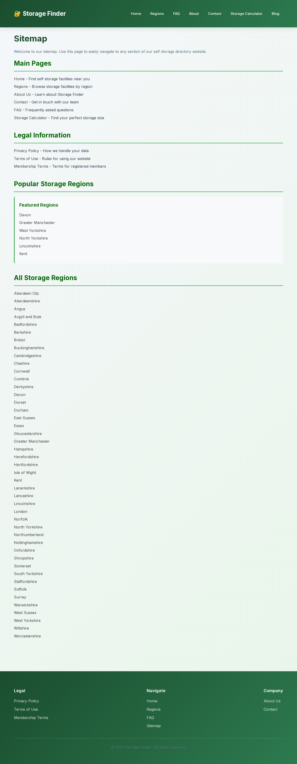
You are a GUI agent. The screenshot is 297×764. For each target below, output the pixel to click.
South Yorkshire (28, 573)
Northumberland (28, 534)
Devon (25, 215)
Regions (157, 13)
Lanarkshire (24, 488)
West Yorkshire (32, 230)
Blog (275, 13)
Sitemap (154, 725)
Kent (23, 253)
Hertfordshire (26, 464)
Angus (19, 309)
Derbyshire (23, 386)
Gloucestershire (28, 433)
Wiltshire (21, 628)
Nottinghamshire (28, 542)
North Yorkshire (33, 238)
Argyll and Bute (27, 316)
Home (136, 13)
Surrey (20, 597)
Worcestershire (27, 636)
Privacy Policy (26, 150)
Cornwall (22, 371)
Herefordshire (26, 456)
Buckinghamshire (29, 347)
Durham (21, 410)
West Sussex (25, 612)
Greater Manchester (37, 222)
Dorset (20, 402)
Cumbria (21, 379)
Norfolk (21, 519)
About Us (22, 94)
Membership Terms (31, 166)
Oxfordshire (24, 550)
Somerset (22, 566)
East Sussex (24, 418)
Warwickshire (26, 605)
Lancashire (23, 495)
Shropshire (24, 558)
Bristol (19, 340)
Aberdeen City (26, 293)
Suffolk (20, 589)
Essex (19, 425)
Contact (214, 13)
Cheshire (21, 363)
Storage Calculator (246, 13)
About (194, 13)
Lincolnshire (30, 246)
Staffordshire (25, 581)
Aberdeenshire (27, 301)
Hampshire (23, 449)
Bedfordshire (25, 324)
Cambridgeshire (27, 355)
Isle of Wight (25, 472)
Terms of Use (26, 158)
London (20, 511)
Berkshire (22, 332)
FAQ (176, 13)
